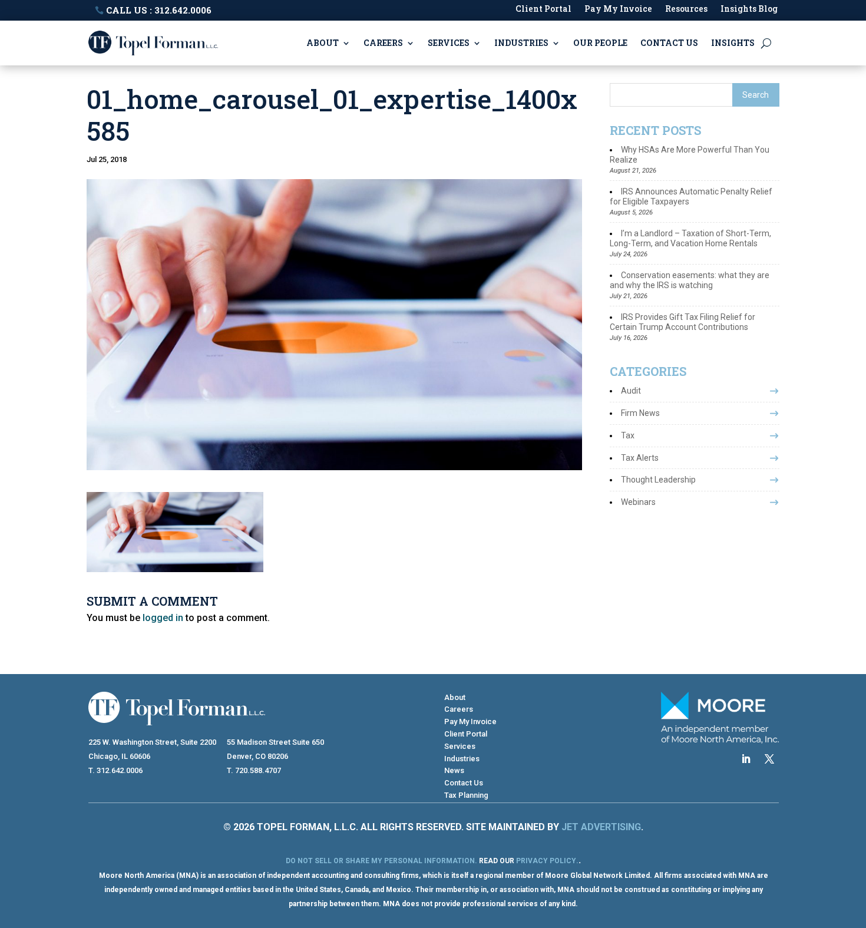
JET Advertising (601, 827)
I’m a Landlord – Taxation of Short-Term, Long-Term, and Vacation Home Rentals (690, 238)
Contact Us (669, 42)
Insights (733, 42)
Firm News (640, 413)
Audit (631, 390)
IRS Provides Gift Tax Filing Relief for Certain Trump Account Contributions (682, 322)
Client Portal (543, 9)
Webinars (638, 502)
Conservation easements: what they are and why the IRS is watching (689, 280)
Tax (627, 435)
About (322, 42)
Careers (383, 42)
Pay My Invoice (618, 9)
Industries (521, 42)
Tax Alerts (640, 458)
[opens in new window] (745, 758)
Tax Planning (466, 795)
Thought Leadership (658, 479)
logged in (163, 617)
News (454, 770)
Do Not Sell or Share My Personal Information (380, 861)
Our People (600, 42)
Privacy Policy (546, 861)
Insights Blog (749, 9)
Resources (686, 9)
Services (449, 42)
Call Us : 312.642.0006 (158, 10)
